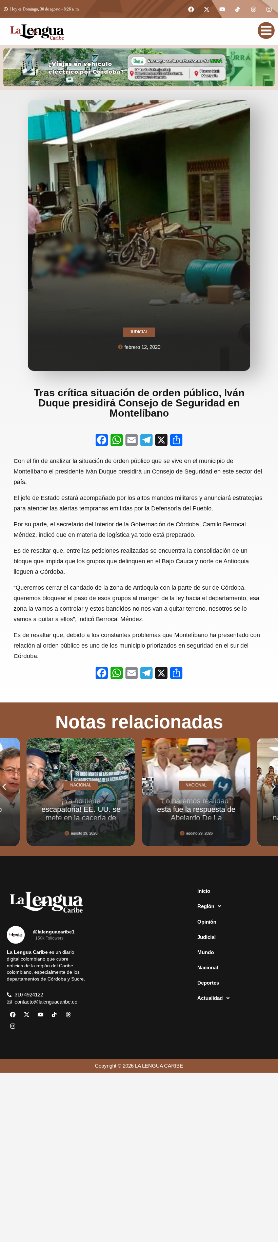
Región (205, 906)
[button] (4, 786)
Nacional (207, 967)
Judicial (206, 937)
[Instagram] (269, 9)
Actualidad (210, 998)
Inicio (203, 891)
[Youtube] (222, 9)
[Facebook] (191, 9)
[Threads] (253, 9)
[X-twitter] (206, 9)
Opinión (206, 922)
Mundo (205, 952)
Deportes (208, 983)
